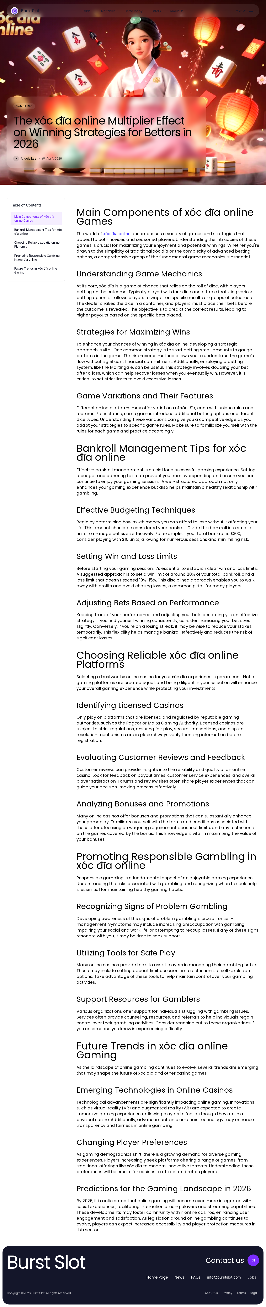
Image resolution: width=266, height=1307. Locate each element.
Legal (253, 1293)
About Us (211, 1293)
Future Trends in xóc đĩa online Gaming (35, 270)
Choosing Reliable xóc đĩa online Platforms (37, 244)
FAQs (196, 1277)
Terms (241, 1293)
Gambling (24, 106)
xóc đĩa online (117, 233)
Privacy (227, 1293)
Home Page (157, 1277)
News (180, 1277)
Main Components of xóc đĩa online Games (34, 218)
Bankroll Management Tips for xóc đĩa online (38, 231)
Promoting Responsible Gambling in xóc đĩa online (37, 257)
